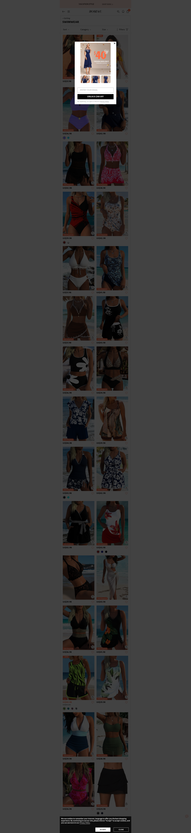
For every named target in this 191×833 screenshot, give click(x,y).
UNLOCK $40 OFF (95, 96)
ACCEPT (103, 830)
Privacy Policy (85, 823)
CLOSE (121, 830)
